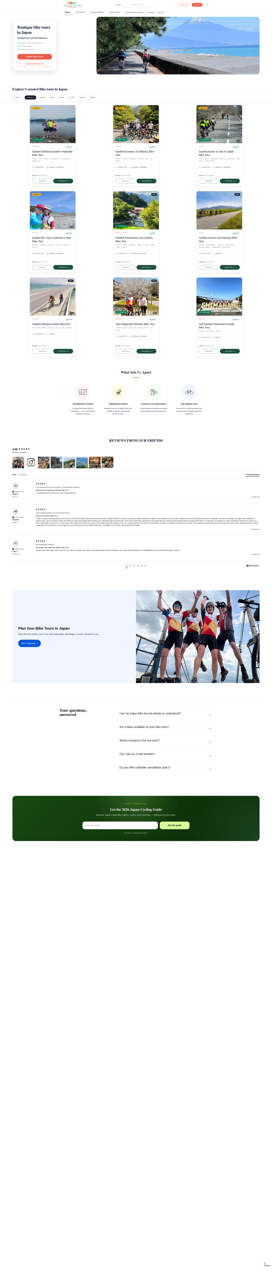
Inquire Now (42, 181)
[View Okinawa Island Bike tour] (53, 297)
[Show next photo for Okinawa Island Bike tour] (72, 297)
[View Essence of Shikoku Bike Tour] (136, 124)
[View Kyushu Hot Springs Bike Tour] (219, 210)
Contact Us (197, 5)
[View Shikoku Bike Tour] (136, 297)
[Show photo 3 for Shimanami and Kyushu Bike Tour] (136, 227)
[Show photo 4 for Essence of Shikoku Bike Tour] (138, 141)
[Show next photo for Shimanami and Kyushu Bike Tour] (155, 210)
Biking (67, 12)
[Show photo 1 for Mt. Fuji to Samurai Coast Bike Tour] (50, 227)
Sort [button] (14, 474)
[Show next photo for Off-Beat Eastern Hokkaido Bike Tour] (72, 124)
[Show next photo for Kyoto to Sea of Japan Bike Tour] (239, 124)
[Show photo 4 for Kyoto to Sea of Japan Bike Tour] (221, 141)
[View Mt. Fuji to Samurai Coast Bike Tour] (53, 210)
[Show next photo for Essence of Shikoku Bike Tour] (155, 124)
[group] (23, 449)
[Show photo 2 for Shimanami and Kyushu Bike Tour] (135, 227)
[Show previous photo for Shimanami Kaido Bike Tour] (200, 297)
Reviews (150, 12)
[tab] (253, 475)
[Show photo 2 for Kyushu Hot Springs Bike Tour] (218, 227)
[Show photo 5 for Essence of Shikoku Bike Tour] (139, 141)
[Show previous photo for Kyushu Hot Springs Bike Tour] (200, 210)
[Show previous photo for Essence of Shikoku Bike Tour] (116, 124)
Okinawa (82, 97)
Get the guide (175, 825)
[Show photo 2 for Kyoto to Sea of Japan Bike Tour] (218, 141)
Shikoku (92, 97)
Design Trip (183, 5)
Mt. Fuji (71, 97)
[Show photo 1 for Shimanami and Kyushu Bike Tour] (133, 227)
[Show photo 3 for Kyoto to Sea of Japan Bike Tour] (220, 141)
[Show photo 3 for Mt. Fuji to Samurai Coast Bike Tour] (53, 227)
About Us (160, 12)
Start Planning (28, 643)
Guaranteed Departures (134, 12)
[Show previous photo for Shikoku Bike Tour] (116, 297)
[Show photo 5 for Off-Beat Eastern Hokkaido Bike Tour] (56, 141)
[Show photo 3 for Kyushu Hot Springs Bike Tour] (220, 227)
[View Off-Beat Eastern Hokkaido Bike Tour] (53, 124)
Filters (18, 97)
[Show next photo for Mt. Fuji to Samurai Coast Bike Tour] (72, 210)
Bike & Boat (80, 12)
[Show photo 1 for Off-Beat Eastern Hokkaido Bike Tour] (50, 141)
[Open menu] (207, 5)
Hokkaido (42, 97)
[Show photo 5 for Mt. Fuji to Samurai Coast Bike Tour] (56, 227)
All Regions (30, 97)
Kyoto (52, 97)
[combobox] (145, 5)
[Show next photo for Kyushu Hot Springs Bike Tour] (239, 210)
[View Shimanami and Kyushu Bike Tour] (136, 210)
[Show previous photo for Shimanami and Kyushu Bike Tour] (116, 210)
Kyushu (61, 97)
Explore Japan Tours (34, 57)
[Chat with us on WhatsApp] (267, 1265)
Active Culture (114, 12)
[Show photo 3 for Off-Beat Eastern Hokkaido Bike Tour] (53, 141)
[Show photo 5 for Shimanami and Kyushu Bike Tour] (139, 227)
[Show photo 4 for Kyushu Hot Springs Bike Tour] (221, 227)
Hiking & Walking (97, 12)
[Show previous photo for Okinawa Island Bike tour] (33, 297)
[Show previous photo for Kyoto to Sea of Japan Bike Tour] (200, 124)
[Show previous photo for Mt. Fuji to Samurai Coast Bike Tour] (33, 210)
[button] (18, 462)
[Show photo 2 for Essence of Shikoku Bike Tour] (135, 141)
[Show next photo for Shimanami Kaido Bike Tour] (239, 297)
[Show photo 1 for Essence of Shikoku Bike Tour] (133, 141)
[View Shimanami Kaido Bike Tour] (219, 297)
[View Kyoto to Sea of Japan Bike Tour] (219, 124)
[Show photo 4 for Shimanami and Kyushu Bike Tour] (138, 227)
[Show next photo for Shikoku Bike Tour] (155, 297)
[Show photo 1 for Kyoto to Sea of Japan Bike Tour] (216, 141)
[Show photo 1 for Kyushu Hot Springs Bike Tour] (216, 227)
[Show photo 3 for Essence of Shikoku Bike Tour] (136, 141)
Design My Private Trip (35, 64)
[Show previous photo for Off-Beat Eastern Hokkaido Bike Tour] (33, 124)
